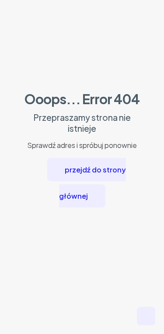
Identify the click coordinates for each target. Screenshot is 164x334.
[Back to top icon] (146, 316)
